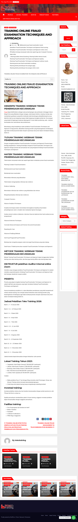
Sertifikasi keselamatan (11, 18)
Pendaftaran (44, 15)
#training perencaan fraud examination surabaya (23, 63)
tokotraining (15, 43)
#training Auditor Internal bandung (20, 56)
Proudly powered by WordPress (8, 517)
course (6, 27)
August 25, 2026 (28, 491)
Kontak (33, 15)
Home (42, 515)
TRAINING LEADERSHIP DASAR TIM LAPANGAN (67, 200)
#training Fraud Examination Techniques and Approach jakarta (27, 58)
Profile (10, 15)
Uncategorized (12, 27)
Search (63, 27)
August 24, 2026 (47, 491)
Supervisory (7, 485)
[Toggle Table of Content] (51, 79)
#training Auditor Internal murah (37, 56)
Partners (55, 15)
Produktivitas (26, 485)
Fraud (5, 112)
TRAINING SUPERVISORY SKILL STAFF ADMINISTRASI (67, 208)
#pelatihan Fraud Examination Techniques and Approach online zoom (29, 49)
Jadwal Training (22, 15)
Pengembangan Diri (8, 483)
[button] (76, 16)
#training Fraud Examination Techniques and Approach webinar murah (29, 61)
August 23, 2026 (66, 491)
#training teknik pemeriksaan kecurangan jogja (22, 65)
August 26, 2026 (9, 491)
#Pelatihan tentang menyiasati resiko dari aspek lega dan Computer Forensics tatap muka (31, 53)
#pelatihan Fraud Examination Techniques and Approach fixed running (29, 47)
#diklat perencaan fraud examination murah (31, 45)
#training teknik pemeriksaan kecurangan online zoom (24, 68)
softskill (44, 485)
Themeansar (27, 517)
